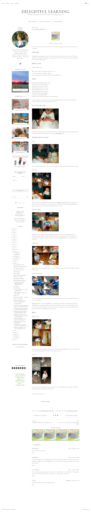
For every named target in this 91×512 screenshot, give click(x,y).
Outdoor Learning (57, 21)
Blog (12, 3)
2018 (14, 235)
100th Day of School (20, 220)
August (16, 259)
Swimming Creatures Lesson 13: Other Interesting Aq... (21, 309)
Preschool (44, 415)
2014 (14, 242)
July (15, 261)
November (16, 254)
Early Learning (33, 21)
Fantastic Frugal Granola (20, 266)
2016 (14, 239)
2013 (14, 244)
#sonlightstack (20, 214)
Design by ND (85, 509)
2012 (14, 246)
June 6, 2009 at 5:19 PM (74, 448)
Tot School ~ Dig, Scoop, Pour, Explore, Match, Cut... (21, 325)
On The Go (16, 286)
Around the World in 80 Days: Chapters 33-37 (20, 301)
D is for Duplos (17, 303)
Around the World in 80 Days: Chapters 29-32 (20, 319)
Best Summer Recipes (19, 264)
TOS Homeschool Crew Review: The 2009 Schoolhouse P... (19, 283)
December (16, 252)
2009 (14, 251)
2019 (14, 234)
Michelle (35, 448)
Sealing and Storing (19, 278)
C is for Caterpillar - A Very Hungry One (21, 290)
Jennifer (35, 457)
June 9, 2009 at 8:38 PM (73, 469)
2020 (14, 232)
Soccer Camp (17, 271)
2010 (14, 249)
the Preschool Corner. (72, 410)
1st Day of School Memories (20, 222)
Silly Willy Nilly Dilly (19, 270)
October (16, 256)
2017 (14, 237)
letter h (59, 202)
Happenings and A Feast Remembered (20, 322)
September (17, 258)
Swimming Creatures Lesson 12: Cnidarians (21, 316)
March (16, 334)
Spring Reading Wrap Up (20, 280)
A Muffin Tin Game (18, 276)
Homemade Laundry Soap (20, 314)
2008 (14, 339)
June (15, 263)
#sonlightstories (20, 215)
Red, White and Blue (19, 268)
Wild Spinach (17, 288)
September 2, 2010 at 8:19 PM (72, 480)
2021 (14, 230)
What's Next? (17, 273)
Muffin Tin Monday (18, 299)
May (15, 330)
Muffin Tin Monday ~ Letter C (21, 297)
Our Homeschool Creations (46, 410)
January (16, 337)
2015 (14, 240)
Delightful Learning (45, 12)
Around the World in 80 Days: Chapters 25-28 (20, 328)
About (7, 3)
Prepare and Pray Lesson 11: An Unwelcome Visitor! (21, 312)
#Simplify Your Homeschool (20, 212)
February (16, 336)
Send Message (20, 190)
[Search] (27, 197)
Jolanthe (35, 470)
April (15, 332)
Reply (33, 452)
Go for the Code (58, 133)
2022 (14, 228)
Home (3, 3)
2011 (14, 247)
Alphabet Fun (37, 415)
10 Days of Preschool (20, 218)
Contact (17, 3)
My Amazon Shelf (20, 346)
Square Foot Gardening (20, 275)
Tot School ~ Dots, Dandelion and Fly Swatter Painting (21, 306)
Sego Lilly (16, 295)
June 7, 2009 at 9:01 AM (74, 457)
